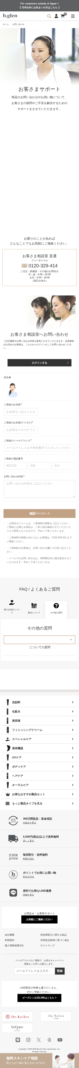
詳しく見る (28, 840)
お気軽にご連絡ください (39, 919)
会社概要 (9, 934)
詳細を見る (28, 895)
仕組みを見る (29, 822)
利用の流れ (28, 858)
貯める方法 (28, 877)
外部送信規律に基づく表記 (54, 940)
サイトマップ (47, 945)
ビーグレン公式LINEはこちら (38, 997)
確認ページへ (38, 513)
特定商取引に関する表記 (53, 934)
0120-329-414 (39, 268)
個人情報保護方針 (14, 945)
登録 (60, 970)
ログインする (39, 362)
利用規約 (9, 940)
